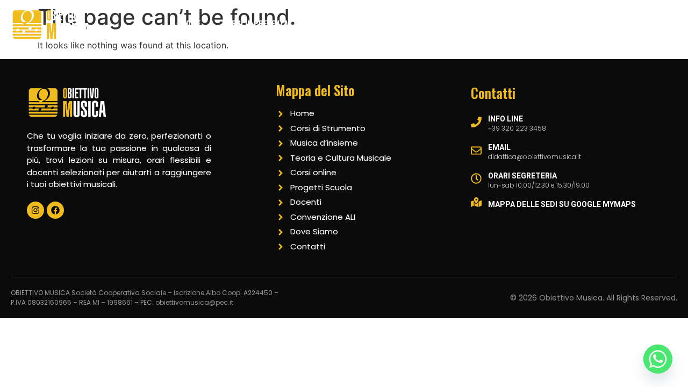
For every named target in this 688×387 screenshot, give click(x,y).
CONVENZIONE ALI (637, 53)
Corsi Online (346, 23)
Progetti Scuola (485, 23)
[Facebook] (55, 210)
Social (654, 23)
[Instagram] (35, 210)
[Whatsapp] (657, 359)
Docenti (552, 23)
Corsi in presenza (255, 23)
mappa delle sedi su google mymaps (562, 204)
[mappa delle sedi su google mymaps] (476, 202)
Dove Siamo (411, 23)
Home (190, 23)
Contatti (605, 23)
